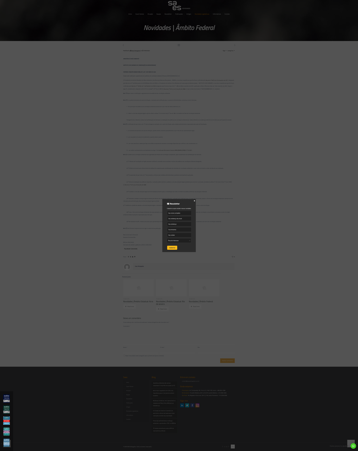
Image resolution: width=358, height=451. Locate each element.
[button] (353, 446)
